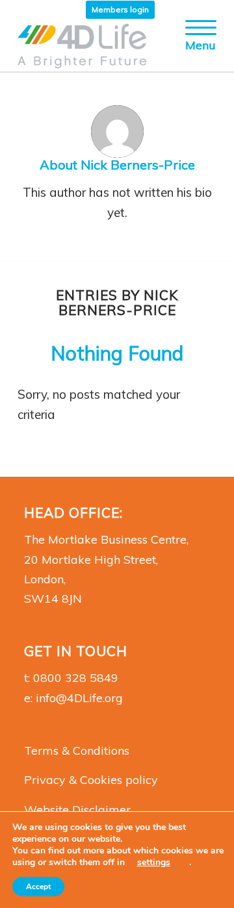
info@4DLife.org (79, 697)
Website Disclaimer (77, 809)
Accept (38, 886)
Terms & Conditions (76, 750)
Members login (120, 9)
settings (153, 862)
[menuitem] (120, 10)
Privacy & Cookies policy (91, 779)
